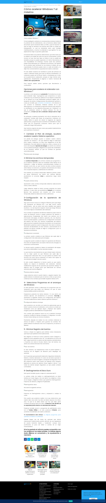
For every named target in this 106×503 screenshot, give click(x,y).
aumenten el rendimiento (44, 103)
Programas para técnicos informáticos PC (45, 489)
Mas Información (95, 495)
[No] (104, 501)
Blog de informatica (57, 487)
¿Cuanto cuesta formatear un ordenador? (45, 492)
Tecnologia (55, 493)
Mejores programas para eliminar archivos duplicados (44, 499)
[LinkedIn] (35, 439)
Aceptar (93, 499)
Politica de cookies (72, 489)
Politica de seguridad (72, 486)
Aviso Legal (70, 484)
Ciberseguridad (56, 492)
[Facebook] (25, 439)
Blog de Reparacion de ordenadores (58, 490)
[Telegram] (38, 439)
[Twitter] (28, 439)
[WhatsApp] (32, 439)
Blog (80, 2)
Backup (55, 485)
